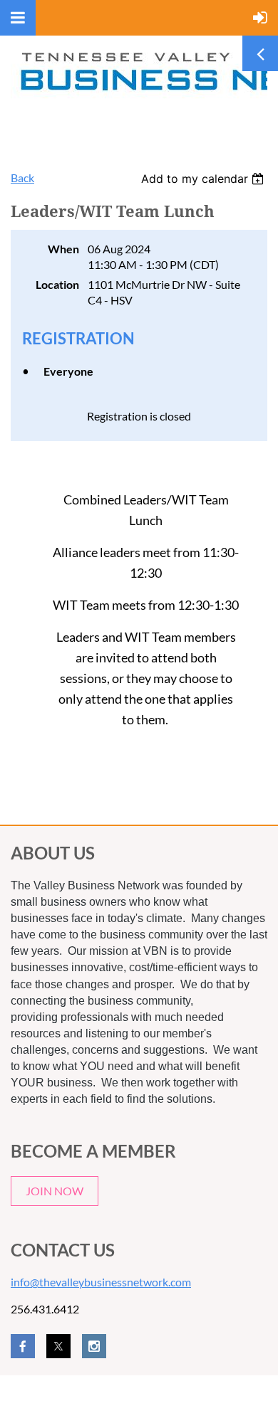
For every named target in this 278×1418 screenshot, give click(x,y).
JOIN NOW (54, 1190)
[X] (58, 1346)
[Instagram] (94, 1346)
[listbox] (204, 178)
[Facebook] (23, 1346)
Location (57, 284)
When (63, 248)
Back (22, 177)
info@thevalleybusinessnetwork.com (101, 1282)
